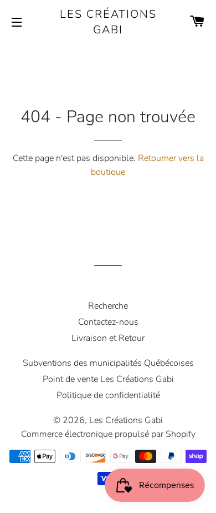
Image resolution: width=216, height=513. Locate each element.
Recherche (108, 306)
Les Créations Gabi (108, 22)
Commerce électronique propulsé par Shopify (108, 434)
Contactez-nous (108, 322)
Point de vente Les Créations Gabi (108, 379)
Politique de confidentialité (108, 395)
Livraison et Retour (108, 338)
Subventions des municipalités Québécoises (108, 363)
